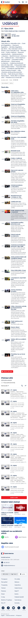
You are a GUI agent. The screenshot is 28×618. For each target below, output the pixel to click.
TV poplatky (4, 585)
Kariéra (16, 594)
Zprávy (11, 83)
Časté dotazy (18, 600)
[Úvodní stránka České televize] (7, 553)
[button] (14, 12)
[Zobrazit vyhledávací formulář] (19, 2)
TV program (4, 579)
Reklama (17, 582)
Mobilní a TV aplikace (6, 600)
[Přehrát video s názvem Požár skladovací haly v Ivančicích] (14, 12)
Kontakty (17, 603)
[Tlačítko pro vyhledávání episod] (22, 385)
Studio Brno (18, 585)
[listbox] (14, 574)
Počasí (3, 594)
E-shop (3, 597)
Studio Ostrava (18, 588)
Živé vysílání (4, 582)
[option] (5, 574)
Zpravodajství (5, 83)
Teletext (3, 588)
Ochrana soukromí (10, 615)
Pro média (17, 579)
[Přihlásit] (23, 2)
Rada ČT (17, 591)
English (2, 615)
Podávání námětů (19, 597)
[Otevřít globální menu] (26, 2)
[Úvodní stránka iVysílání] (5, 2)
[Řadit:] (25, 385)
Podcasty (3, 591)
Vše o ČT (3, 603)
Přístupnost (19, 615)
